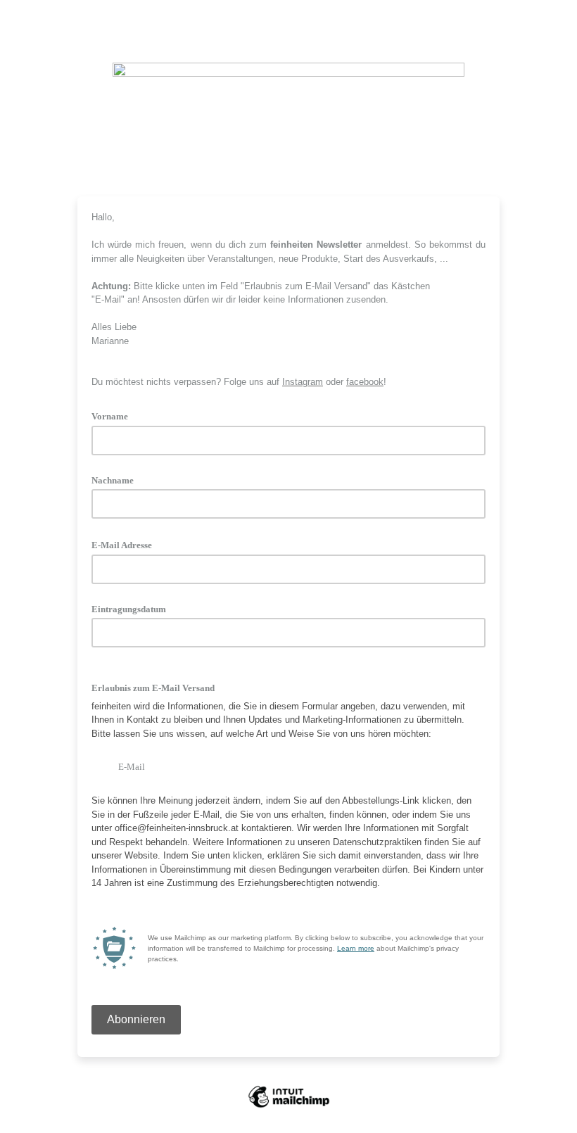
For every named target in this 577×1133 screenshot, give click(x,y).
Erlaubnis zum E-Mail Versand (153, 688)
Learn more (355, 948)
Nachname (112, 480)
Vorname (114, 415)
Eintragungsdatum (128, 609)
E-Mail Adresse (126, 544)
